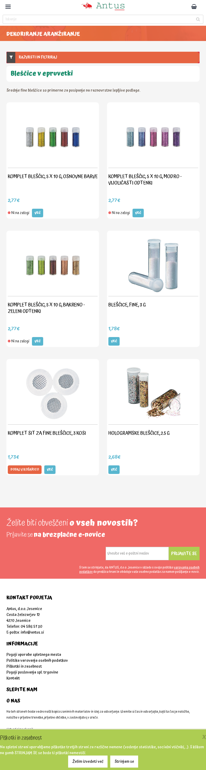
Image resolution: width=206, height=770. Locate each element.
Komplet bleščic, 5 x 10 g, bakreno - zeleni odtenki (46, 308)
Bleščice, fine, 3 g (127, 305)
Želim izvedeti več (88, 761)
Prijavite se (184, 553)
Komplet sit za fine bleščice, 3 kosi (47, 433)
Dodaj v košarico (24, 469)
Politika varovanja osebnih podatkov (37, 660)
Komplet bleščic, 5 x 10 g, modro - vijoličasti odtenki (145, 180)
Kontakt (13, 678)
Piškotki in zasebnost (24, 666)
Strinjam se (124, 761)
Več (38, 212)
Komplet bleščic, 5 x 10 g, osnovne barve (53, 176)
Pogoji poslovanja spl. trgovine (32, 672)
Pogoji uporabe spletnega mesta (33, 654)
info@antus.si (32, 632)
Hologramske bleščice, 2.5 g (139, 433)
